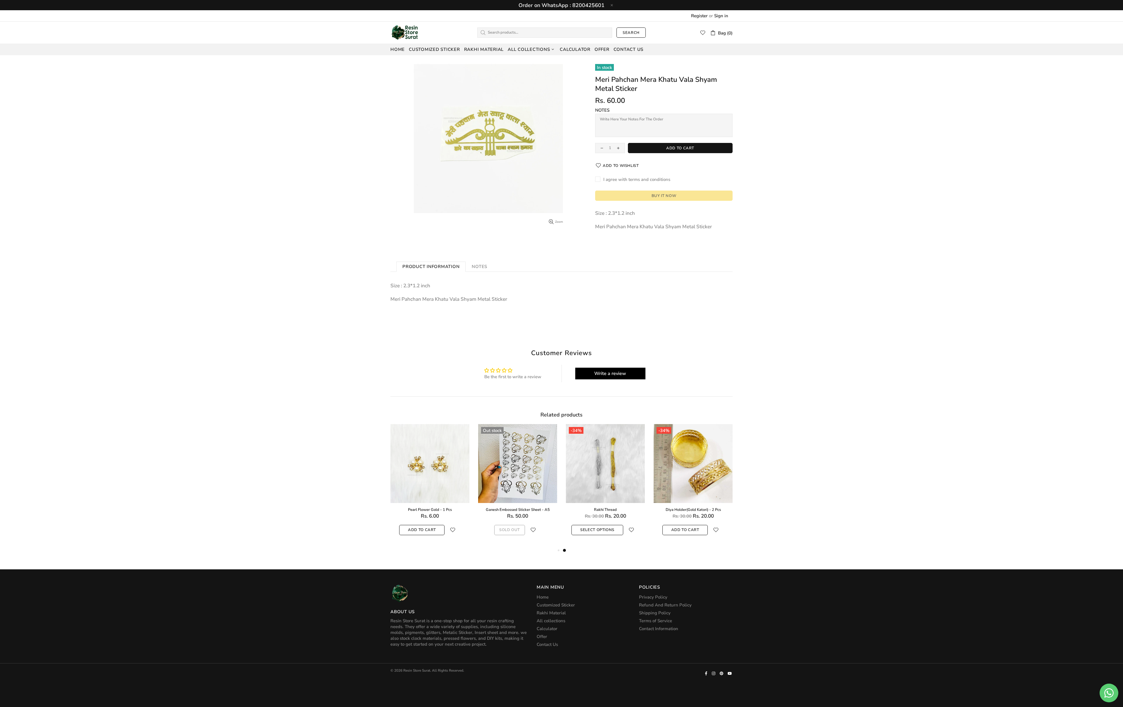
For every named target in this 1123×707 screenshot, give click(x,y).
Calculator (547, 629)
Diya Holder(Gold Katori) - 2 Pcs (693, 509)
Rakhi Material (551, 613)
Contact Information (658, 629)
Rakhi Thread (605, 509)
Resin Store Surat (405, 32)
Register (699, 16)
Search (631, 32)
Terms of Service (655, 621)
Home (543, 597)
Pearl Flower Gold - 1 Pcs (430, 509)
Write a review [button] (610, 373)
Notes (602, 110)
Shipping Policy (655, 613)
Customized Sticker (556, 605)
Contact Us (547, 644)
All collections (551, 621)
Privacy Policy (653, 597)
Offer (542, 636)
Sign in (721, 16)
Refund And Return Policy (665, 605)
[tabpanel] (605, 485)
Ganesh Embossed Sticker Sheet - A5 (518, 509)
